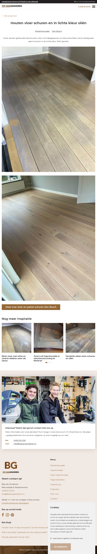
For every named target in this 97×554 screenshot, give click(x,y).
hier (9, 500)
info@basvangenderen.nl (20, 444)
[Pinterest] (12, 515)
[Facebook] (3, 515)
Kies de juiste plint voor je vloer (15, 537)
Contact (53, 499)
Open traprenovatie (59, 475)
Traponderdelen (57, 480)
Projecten (54, 489)
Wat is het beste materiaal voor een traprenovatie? (24, 532)
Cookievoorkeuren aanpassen (15, 503)
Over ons (54, 494)
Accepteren (60, 546)
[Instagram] (7, 515)
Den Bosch (57, 31)
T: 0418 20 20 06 (84, 6)
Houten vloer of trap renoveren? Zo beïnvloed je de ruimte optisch (32, 527)
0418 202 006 (15, 440)
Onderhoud (55, 484)
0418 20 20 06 (8, 491)
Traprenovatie (56, 470)
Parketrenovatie (42, 31)
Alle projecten (10, 16)
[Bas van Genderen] (12, 6)
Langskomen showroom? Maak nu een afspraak (20, 1)
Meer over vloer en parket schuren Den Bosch (31, 307)
